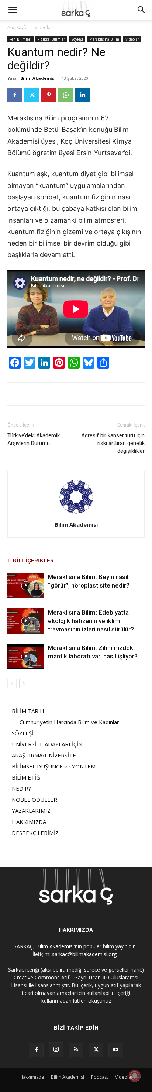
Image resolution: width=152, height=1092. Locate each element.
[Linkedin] (82, 95)
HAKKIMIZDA (29, 821)
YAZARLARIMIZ (31, 810)
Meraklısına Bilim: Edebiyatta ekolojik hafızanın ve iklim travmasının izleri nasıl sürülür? (91, 621)
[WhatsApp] (65, 95)
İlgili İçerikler (30, 560)
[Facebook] (14, 95)
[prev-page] (12, 683)
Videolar (43, 27)
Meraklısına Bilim (104, 39)
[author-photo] (76, 514)
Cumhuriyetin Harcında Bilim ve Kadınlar (69, 722)
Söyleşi (77, 39)
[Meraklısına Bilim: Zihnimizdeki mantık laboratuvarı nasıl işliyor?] (25, 656)
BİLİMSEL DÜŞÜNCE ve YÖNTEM (54, 766)
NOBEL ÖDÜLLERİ (35, 799)
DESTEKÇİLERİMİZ (35, 832)
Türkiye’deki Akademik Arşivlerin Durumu (33, 439)
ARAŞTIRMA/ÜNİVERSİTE (44, 755)
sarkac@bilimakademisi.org (84, 954)
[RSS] (76, 1050)
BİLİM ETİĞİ (27, 777)
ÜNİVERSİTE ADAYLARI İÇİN (47, 744)
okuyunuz (99, 1000)
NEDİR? (21, 788)
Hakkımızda (32, 1077)
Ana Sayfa (17, 27)
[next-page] (23, 683)
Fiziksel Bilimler (51, 39)
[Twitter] (31, 95)
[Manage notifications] (135, 1076)
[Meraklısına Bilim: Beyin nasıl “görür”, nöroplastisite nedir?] (25, 585)
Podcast (99, 1077)
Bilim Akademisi (38, 78)
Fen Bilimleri (20, 39)
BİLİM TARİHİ (29, 711)
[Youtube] (115, 1050)
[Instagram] (56, 1049)
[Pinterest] (48, 95)
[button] (12, 10)
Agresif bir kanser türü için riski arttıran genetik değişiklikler (113, 443)
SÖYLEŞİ (22, 733)
